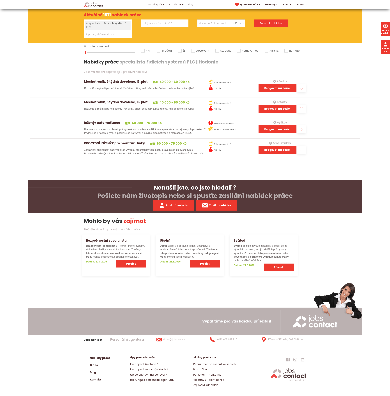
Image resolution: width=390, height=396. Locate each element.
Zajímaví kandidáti (205, 385)
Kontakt (288, 4)
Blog (190, 4)
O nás (300, 4)
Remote (294, 51)
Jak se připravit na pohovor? (148, 375)
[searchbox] (106, 34)
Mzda (87, 46)
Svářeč (239, 240)
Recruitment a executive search (214, 364)
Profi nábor (200, 369)
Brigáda (166, 51)
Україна (273, 51)
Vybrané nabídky (249, 4)
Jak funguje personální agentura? (151, 380)
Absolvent (202, 51)
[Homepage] (93, 4)
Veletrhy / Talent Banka (208, 380)
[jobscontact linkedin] (302, 359)
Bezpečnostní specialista (106, 240)
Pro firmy (269, 4)
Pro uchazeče (176, 4)
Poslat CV (385, 50)
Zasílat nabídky (385, 31)
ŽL (184, 51)
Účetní (165, 240)
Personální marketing (207, 375)
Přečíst (131, 264)
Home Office (250, 51)
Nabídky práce (156, 4)
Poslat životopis (177, 205)
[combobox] (108, 28)
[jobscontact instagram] (295, 359)
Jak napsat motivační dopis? (148, 369)
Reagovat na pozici (277, 88)
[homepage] (288, 381)
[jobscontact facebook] (288, 359)
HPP (148, 51)
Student (225, 51)
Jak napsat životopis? (143, 364)
